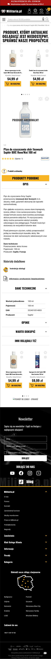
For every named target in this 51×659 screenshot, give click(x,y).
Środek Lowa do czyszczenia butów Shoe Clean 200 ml (38, 71)
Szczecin (29, 602)
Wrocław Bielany (32, 616)
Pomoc (6, 501)
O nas (6, 497)
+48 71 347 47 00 (10, 633)
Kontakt (7, 506)
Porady (7, 555)
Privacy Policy (16, 658)
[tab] (25, 187)
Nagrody (7, 529)
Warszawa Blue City (33, 606)
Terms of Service (29, 658)
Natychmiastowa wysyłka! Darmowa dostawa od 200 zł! (27, 4)
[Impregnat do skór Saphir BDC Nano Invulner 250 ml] (37, 361)
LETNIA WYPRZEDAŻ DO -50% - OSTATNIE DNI (26, 1)
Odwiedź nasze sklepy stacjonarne (25, 572)
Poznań (29, 597)
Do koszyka (15, 83)
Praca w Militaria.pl (11, 520)
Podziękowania (9, 525)
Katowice (7, 606)
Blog (29, 481)
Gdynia (6, 602)
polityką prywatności (30, 453)
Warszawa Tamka (32, 611)
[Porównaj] (40, 99)
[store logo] (11, 11)
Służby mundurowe (11, 515)
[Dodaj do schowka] (21, 51)
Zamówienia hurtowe (12, 511)
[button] (21, 55)
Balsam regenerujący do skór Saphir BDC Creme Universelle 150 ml (13, 71)
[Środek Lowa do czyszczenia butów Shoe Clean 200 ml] (38, 59)
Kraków (7, 611)
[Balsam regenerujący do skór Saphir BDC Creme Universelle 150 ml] (12, 59)
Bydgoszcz (8, 597)
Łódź (6, 616)
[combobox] (28, 19)
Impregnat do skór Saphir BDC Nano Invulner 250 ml (37, 373)
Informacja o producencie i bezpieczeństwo (26, 279)
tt (17, 481)
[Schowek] (35, 11)
